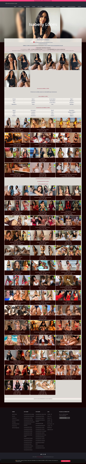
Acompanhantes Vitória (28, 427)
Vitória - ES (49, 416)
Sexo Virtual (40, 6)
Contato (79, 6)
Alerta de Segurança (71, 6)
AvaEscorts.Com (50, 429)
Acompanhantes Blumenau (40, 425)
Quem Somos (14, 414)
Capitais (19, 6)
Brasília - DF (49, 418)
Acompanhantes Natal (28, 444)
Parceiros (58, 6)
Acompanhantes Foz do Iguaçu (41, 431)
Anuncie (63, 6)
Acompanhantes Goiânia (28, 431)
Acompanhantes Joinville (40, 427)
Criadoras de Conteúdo (49, 6)
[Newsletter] (69, 418)
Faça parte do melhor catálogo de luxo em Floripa (43, 0)
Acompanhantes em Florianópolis (37, 45)
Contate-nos (14, 418)
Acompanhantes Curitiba (28, 418)
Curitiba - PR (49, 414)
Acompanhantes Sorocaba (40, 447)
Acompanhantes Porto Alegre (29, 414)
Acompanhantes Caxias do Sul (41, 414)
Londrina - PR (49, 425)
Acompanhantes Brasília (28, 429)
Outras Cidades (27, 6)
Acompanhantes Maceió (28, 440)
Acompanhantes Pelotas (40, 416)
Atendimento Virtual (15, 423)
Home (15, 6)
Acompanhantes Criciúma (40, 429)
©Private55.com (40, 456)
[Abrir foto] (10, 61)
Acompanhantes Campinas (40, 440)
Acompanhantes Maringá (40, 436)
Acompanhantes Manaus (28, 449)
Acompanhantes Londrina (40, 438)
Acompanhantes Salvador (28, 438)
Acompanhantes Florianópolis (29, 416)
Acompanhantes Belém (28, 447)
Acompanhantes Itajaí (39, 423)
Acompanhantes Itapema (40, 418)
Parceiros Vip (14, 425)
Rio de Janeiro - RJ (50, 423)
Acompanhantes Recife (28, 442)
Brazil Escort (49, 427)
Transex (33, 6)
